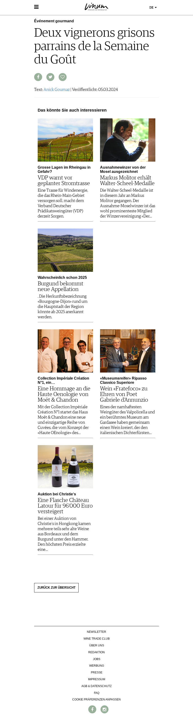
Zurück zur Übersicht (56, 587)
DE (151, 7)
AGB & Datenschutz (96, 686)
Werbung (96, 665)
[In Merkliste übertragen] (63, 77)
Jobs (96, 659)
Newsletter (96, 631)
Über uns (96, 645)
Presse (96, 672)
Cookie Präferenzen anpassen (96, 699)
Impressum (96, 679)
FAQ (96, 693)
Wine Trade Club (97, 638)
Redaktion (96, 652)
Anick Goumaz (57, 90)
